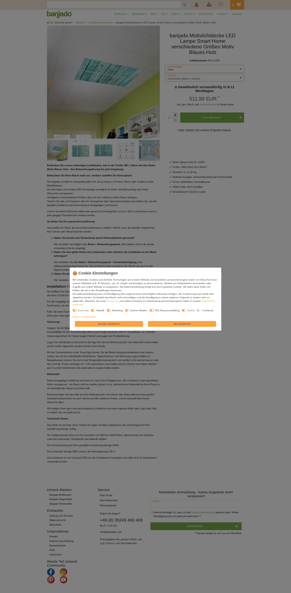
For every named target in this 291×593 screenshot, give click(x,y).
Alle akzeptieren (182, 323)
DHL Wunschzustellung (167, 310)
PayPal (191, 310)
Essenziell (83, 310)
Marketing (117, 310)
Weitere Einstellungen (84, 316)
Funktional (207, 310)
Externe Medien (138, 310)
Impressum (113, 301)
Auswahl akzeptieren (109, 323)
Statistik (100, 310)
